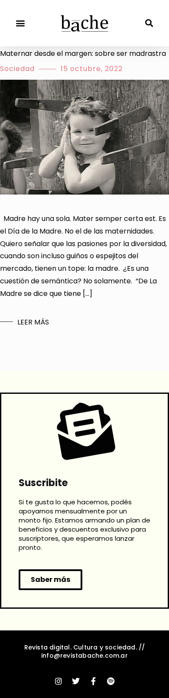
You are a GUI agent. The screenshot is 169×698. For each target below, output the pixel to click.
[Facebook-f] (93, 681)
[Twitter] (76, 681)
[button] (20, 23)
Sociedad (17, 69)
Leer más (33, 322)
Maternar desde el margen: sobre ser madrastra (83, 53)
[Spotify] (110, 681)
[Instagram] (58, 681)
